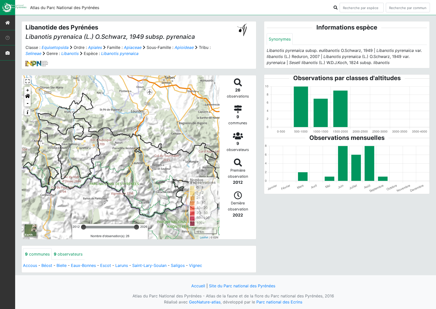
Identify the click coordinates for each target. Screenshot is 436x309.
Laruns (121, 265)
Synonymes (280, 39)
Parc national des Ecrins (279, 301)
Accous (30, 265)
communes (37, 254)
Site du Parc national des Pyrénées (242, 285)
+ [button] (27, 90)
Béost (46, 265)
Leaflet (204, 237)
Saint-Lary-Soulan (149, 265)
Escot (105, 265)
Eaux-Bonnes (83, 265)
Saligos (178, 265)
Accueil (198, 285)
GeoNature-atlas (205, 301)
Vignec (195, 265)
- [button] (27, 103)
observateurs (68, 254)
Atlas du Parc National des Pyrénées (64, 7)
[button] (27, 97)
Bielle (62, 265)
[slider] (83, 227)
